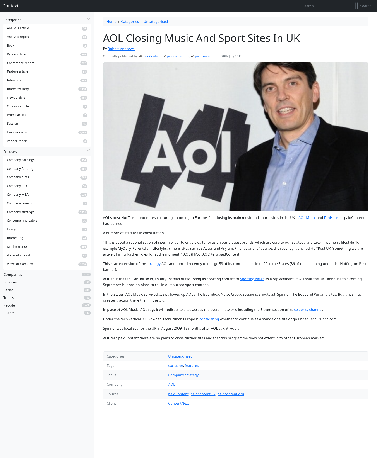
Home (111, 21)
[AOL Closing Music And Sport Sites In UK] (235, 136)
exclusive (175, 365)
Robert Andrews (121, 48)
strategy (154, 263)
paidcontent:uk (178, 56)
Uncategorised (156, 21)
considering (209, 319)
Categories (130, 21)
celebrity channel (308, 309)
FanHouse (332, 217)
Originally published (118, 56)
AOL (171, 384)
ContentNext (178, 403)
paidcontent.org (207, 56)
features (192, 365)
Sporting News (252, 278)
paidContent (152, 56)
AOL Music (307, 217)
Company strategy (183, 375)
